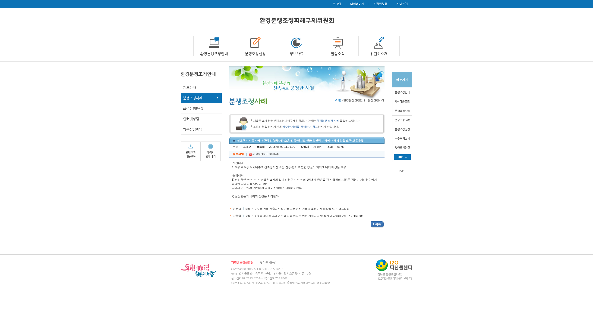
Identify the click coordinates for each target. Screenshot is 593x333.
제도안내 (189, 87)
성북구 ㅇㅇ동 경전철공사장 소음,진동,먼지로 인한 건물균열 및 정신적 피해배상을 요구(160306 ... (305, 216)
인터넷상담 (191, 119)
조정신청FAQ (193, 108)
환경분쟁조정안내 (214, 54)
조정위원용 (380, 4)
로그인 (337, 4)
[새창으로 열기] (191, 151)
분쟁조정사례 (192, 98)
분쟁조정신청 (255, 54)
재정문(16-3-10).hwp (265, 154)
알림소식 (338, 54)
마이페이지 (357, 4)
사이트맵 (402, 4)
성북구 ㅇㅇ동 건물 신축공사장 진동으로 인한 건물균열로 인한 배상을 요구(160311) (297, 208)
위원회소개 (379, 54)
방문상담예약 (192, 129)
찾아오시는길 (268, 262)
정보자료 (296, 54)
